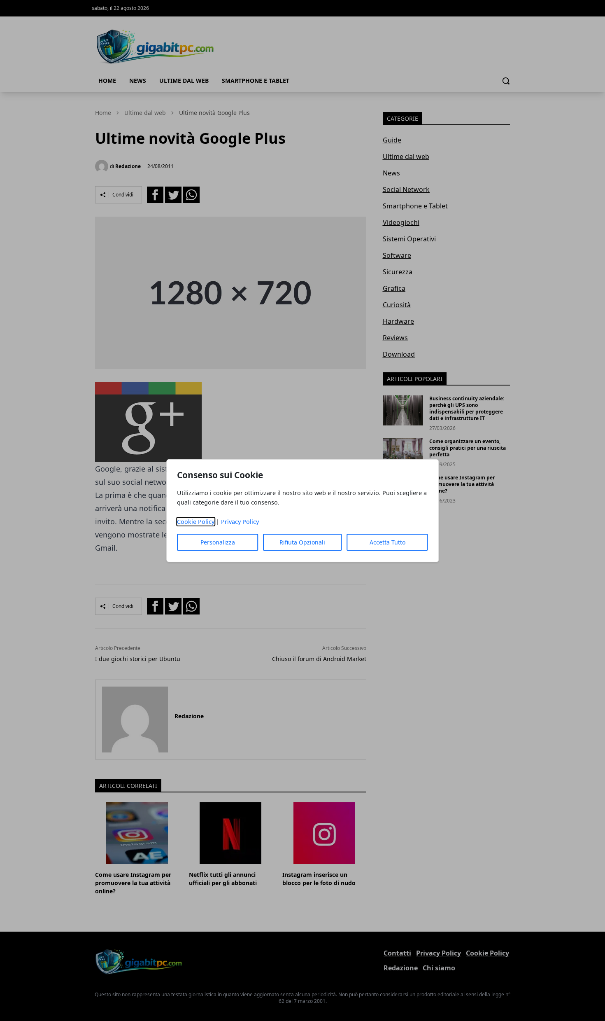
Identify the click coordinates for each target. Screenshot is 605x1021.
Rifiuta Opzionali (302, 542)
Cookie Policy (195, 522)
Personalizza (217, 542)
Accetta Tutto (387, 542)
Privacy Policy (240, 522)
